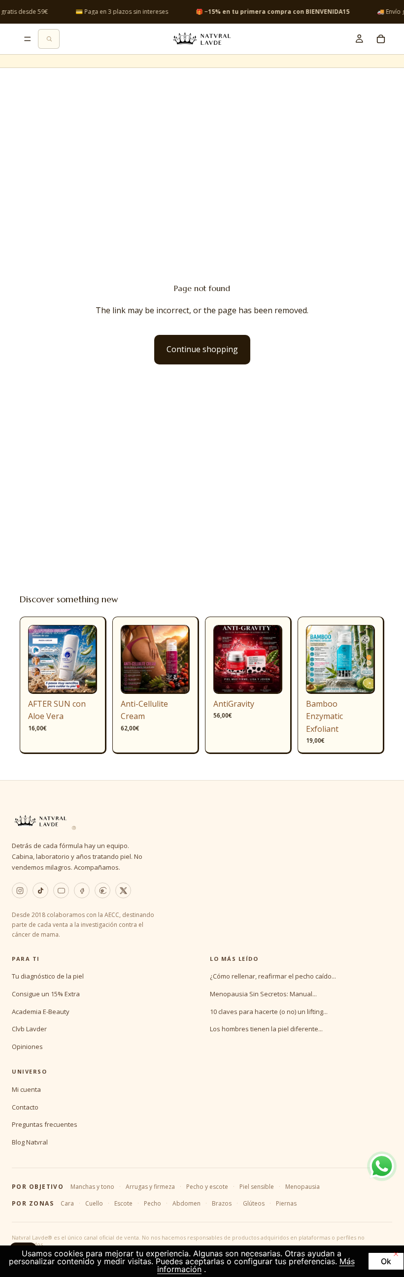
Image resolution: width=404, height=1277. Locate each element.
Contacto (25, 1107)
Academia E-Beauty (40, 1011)
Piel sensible (256, 1186)
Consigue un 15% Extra (46, 993)
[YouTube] (61, 890)
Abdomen (186, 1203)
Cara (67, 1203)
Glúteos (254, 1203)
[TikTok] (40, 890)
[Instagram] (20, 890)
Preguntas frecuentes (44, 1124)
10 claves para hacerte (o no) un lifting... (269, 1011)
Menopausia (302, 1186)
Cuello (94, 1203)
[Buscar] (49, 39)
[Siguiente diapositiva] (86, 659)
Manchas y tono (92, 1186)
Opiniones (27, 1046)
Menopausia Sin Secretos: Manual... (263, 993)
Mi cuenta (26, 1089)
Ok (386, 1261)
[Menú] (27, 39)
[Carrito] (381, 39)
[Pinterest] (102, 890)
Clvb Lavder (29, 1028)
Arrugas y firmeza (150, 1186)
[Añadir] (82, 679)
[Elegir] (174, 679)
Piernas (286, 1203)
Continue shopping (202, 349)
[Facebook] (82, 890)
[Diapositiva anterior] (39, 659)
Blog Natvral (30, 1142)
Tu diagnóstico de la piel (48, 976)
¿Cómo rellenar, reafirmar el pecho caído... (273, 976)
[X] (123, 890)
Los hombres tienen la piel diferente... (266, 1028)
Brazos (222, 1203)
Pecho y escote (207, 1186)
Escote (123, 1203)
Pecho (152, 1203)
